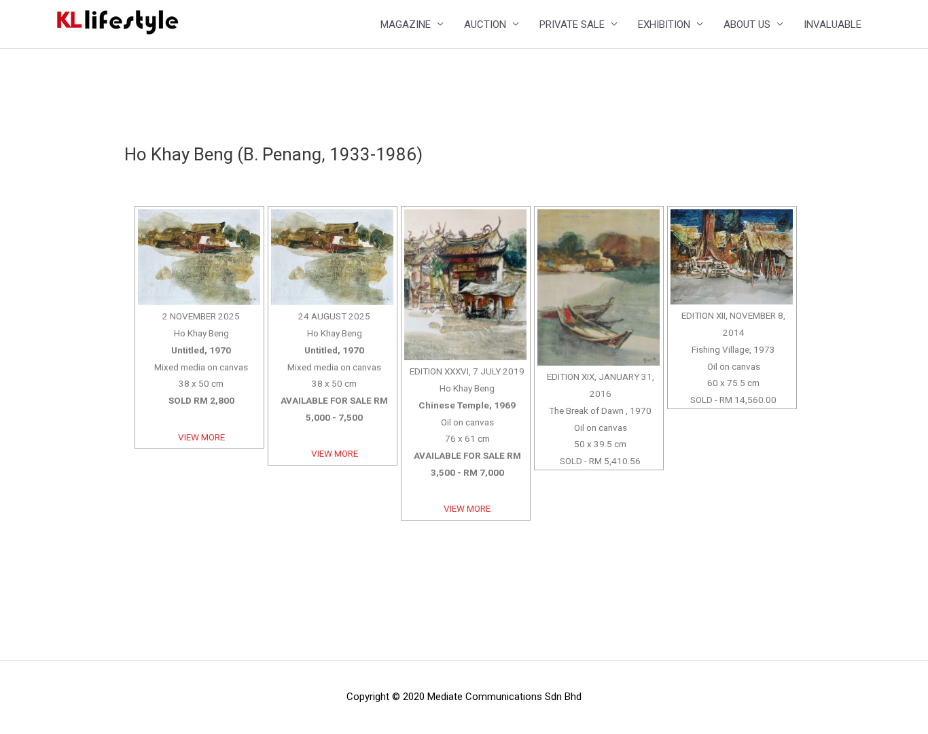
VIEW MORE (201, 437)
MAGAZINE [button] (405, 24)
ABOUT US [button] (747, 24)
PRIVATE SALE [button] (572, 24)
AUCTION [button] (485, 24)
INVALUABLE (832, 24)
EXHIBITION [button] (664, 24)
